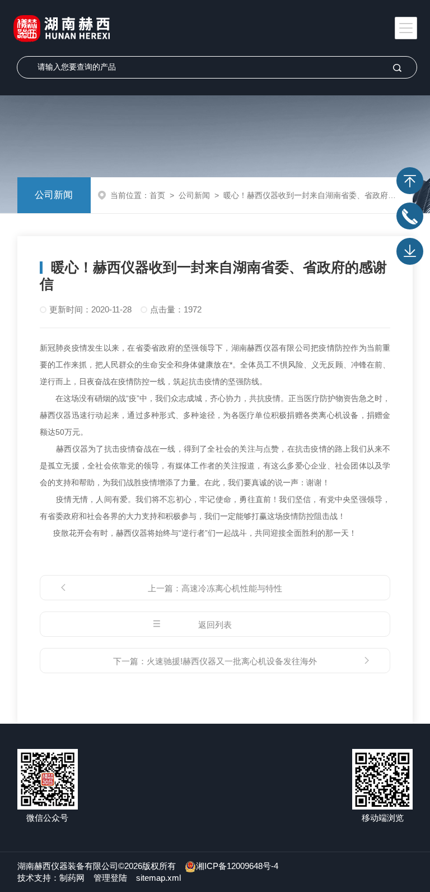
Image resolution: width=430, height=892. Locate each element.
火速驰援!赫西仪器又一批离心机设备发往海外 (232, 661)
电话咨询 (409, 216)
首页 (157, 195)
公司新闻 (54, 195)
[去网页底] (409, 251)
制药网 (72, 877)
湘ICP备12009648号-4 (237, 866)
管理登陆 (110, 877)
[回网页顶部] (409, 180)
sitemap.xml (158, 877)
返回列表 (215, 624)
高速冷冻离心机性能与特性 (231, 588)
